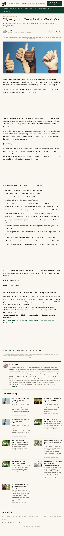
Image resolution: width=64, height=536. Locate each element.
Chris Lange (12, 31)
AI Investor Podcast (53, 3)
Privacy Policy (47, 516)
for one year (16, 307)
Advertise (4, 519)
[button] (45, 3)
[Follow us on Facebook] (2, 522)
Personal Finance (16, 8)
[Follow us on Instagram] (13, 522)
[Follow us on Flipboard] (19, 522)
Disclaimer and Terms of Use (35, 516)
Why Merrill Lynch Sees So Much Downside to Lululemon (52, 400)
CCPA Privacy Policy (57, 516)
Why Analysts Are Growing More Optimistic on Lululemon (20, 421)
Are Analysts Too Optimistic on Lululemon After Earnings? (21, 400)
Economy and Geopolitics (43, 8)
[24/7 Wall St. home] (4, 3)
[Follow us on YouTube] (11, 522)
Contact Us (15, 516)
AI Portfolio (6, 11)
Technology (28, 8)
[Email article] (56, 31)
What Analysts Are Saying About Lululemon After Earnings (20, 486)
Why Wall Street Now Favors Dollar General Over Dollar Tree (53, 442)
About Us (8, 516)
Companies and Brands (10, 16)
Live (34, 3)
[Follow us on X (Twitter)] (5, 522)
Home (3, 516)
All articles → (13, 386)
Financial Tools (23, 516)
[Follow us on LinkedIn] (8, 522)
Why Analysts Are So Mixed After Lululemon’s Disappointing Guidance (53, 463)
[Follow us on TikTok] (16, 522)
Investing (5, 8)
